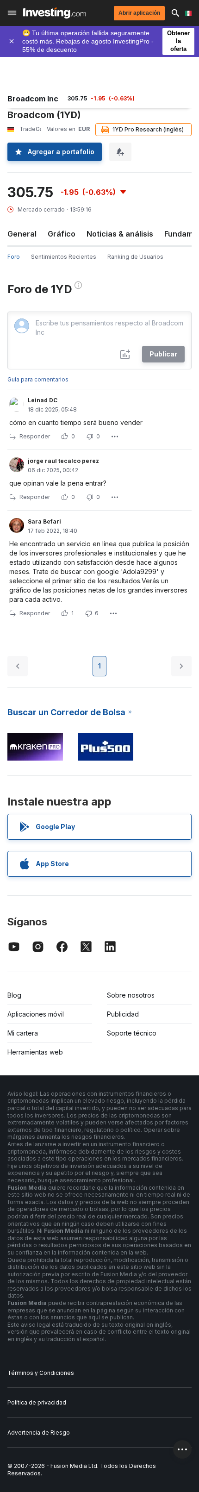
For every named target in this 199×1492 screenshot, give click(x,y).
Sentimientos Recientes (63, 256)
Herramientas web (35, 1052)
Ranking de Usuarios (135, 256)
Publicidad (123, 1014)
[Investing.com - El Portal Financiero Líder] (54, 13)
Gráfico (61, 233)
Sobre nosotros (131, 995)
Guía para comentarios (37, 379)
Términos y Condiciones (40, 1372)
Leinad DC (42, 400)
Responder (34, 436)
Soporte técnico (131, 1033)
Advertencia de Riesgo (38, 1432)
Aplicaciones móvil (35, 1014)
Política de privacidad (36, 1402)
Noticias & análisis (120, 233)
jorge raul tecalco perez (63, 460)
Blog (14, 995)
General (22, 233)
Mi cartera (22, 1033)
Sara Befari (44, 521)
